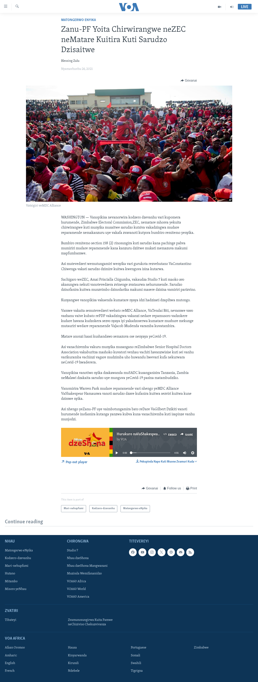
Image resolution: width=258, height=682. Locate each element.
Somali (135, 655)
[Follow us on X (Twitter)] (161, 552)
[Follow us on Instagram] (152, 552)
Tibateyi (10, 620)
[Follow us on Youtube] (142, 552)
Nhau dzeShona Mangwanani (87, 566)
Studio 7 (72, 550)
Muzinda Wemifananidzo (84, 573)
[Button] (189, 80)
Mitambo (11, 581)
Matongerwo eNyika (78, 20)
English (10, 663)
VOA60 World (76, 589)
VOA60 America (78, 596)
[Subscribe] (180, 552)
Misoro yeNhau (15, 589)
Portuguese (138, 647)
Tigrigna (137, 671)
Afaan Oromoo (15, 647)
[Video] (219, 7)
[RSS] (190, 552)
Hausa (72, 647)
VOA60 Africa (76, 581)
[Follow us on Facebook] (133, 552)
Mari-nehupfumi (16, 566)
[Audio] (232, 7)
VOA (124, 439)
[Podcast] (171, 552)
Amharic (11, 655)
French (10, 671)
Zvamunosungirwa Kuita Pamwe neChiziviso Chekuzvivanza (90, 622)
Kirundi (73, 663)
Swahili (136, 663)
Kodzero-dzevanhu (18, 558)
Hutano (10, 573)
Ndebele (74, 671)
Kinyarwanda (77, 655)
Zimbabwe (201, 647)
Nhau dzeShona (78, 558)
